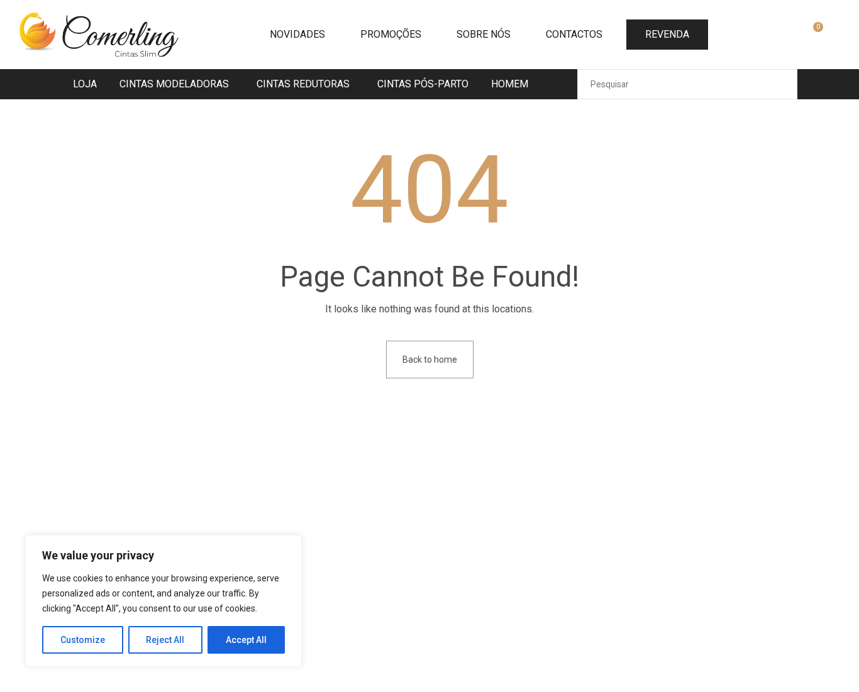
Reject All (165, 640)
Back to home (429, 359)
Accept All (246, 640)
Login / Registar (783, 36)
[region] (163, 601)
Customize (82, 640)
